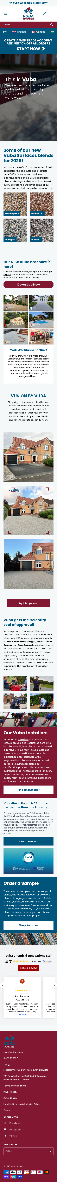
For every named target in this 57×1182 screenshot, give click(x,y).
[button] (7, 13)
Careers (8, 1110)
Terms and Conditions (15, 1085)
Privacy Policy (10, 1091)
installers (23, 739)
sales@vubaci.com (13, 1052)
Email (9, 1151)
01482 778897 (11, 1058)
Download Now (28, 284)
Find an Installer (29, 790)
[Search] (50, 25)
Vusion (33, 409)
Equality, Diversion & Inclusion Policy (22, 1104)
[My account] (44, 13)
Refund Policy (10, 1098)
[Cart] (50, 13)
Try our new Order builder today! (28, 2)
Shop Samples (28, 925)
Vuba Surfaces (18, 1166)
